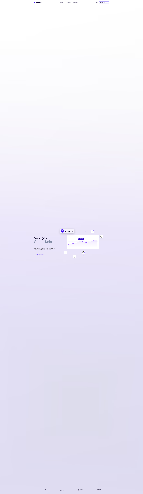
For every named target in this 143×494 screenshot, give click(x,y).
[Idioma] (97, 2)
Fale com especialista (104, 2)
